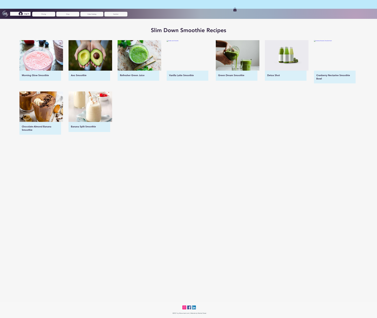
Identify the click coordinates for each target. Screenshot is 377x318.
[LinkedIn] (194, 307)
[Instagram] (184, 307)
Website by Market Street (198, 313)
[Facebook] (189, 307)
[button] (235, 9)
